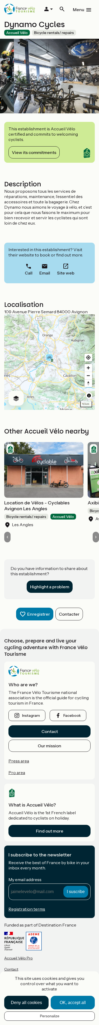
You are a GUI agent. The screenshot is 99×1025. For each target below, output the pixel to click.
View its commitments (34, 152)
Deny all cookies (26, 1002)
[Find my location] (88, 357)
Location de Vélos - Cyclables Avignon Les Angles (37, 506)
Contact (49, 731)
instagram (31, 715)
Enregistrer (38, 614)
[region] (49, 362)
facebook (72, 715)
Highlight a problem (49, 586)
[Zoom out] (88, 375)
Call (28, 273)
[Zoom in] (88, 368)
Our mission (49, 745)
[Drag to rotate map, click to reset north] (88, 383)
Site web (65, 273)
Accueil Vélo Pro (18, 958)
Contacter (69, 614)
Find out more (49, 831)
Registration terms (26, 909)
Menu (78, 9)
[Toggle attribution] (89, 395)
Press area (18, 761)
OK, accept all (73, 1002)
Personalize (49, 1016)
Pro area (16, 772)
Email (44, 273)
